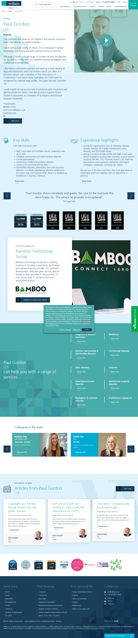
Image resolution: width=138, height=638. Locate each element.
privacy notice (53, 323)
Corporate (42, 592)
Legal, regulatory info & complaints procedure (40, 621)
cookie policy (86, 321)
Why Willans (9, 599)
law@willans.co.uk (113, 592)
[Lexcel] (25, 565)
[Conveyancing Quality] (77, 565)
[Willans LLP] (11, 4)
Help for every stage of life (81, 609)
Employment (76, 605)
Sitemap (58, 621)
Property (75, 595)
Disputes (75, 602)
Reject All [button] (76, 329)
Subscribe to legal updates (13, 612)
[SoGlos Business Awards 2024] (64, 565)
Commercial (43, 595)
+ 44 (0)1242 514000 (114, 594)
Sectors (92, 6)
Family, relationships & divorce (82, 592)
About (109, 6)
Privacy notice (18, 621)
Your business (65, 6)
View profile (21, 452)
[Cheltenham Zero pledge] (116, 564)
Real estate (42, 599)
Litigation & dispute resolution (48, 609)
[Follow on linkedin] (4, 116)
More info (81, 341)
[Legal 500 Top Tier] (51, 564)
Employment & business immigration (51, 605)
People (101, 6)
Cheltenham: (105, 2)
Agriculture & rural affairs (47, 602)
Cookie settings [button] (65, 329)
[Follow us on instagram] (76, 2)
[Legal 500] (38, 564)
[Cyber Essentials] (13, 565)
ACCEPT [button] (86, 329)
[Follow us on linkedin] (74, 2)
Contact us (8, 609)
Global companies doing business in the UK (53, 612)
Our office (8, 615)
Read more (19, 181)
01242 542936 (10, 104)
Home (91, 2)
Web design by (108, 621)
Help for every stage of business (49, 615)
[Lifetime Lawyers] (103, 564)
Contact (124, 2)
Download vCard (10, 113)
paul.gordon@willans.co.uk (15, 110)
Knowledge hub (120, 6)
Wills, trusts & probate (79, 599)
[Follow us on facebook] (71, 2)
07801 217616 (10, 107)
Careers (118, 2)
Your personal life (80, 6)
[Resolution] (90, 565)
